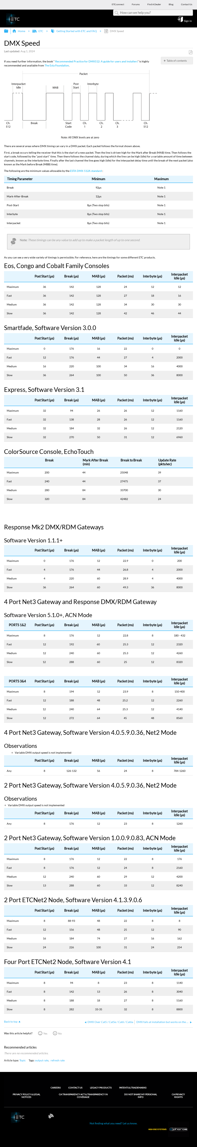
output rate (41, 1060)
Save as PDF (190, 52)
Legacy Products (101, 1087)
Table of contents (177, 60)
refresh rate (58, 1060)
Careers (56, 1087)
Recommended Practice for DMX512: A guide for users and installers (96, 61)
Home (21, 31)
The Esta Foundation (57, 65)
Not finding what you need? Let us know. (113, 1123)
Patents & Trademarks (132, 1087)
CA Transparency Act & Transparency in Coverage (83, 1095)
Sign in (188, 20)
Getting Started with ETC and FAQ (76, 31)
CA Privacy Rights (178, 1095)
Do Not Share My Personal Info (140, 1095)
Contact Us (75, 1087)
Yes (45, 1033)
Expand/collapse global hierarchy (8, 31)
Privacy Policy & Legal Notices (26, 1095)
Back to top (11, 1021)
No (60, 1033)
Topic (22, 1060)
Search (116, 13)
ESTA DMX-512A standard (86, 170)
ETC (41, 31)
